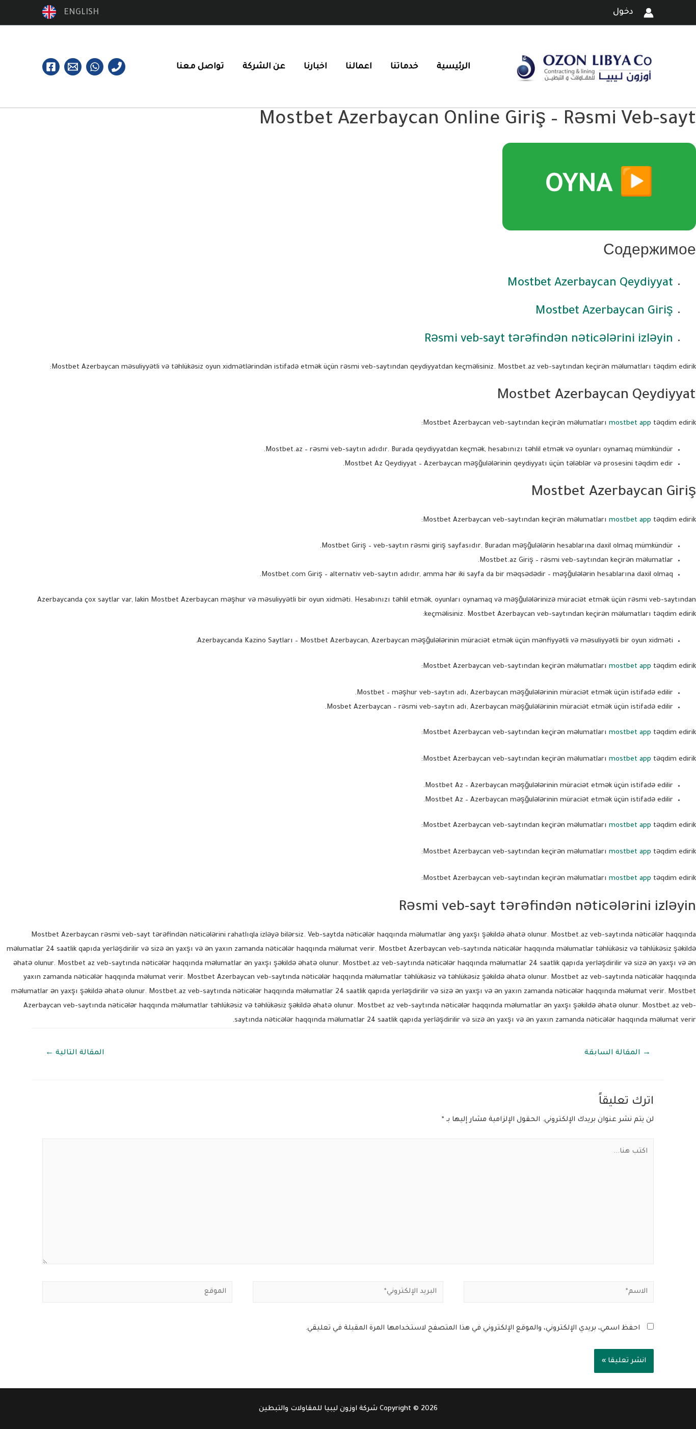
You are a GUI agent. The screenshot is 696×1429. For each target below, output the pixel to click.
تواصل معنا (200, 66)
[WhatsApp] (94, 66)
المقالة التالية (74, 1053)
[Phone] (116, 66)
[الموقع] (137, 1294)
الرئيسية (453, 66)
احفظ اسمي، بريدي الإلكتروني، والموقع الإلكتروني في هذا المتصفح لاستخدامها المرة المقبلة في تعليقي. (472, 1328)
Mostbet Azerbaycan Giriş (604, 311)
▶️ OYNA (599, 186)
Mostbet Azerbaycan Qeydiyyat (590, 283)
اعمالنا (358, 66)
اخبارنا (315, 66)
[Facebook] (51, 66)
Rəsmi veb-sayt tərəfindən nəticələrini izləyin (548, 339)
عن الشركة (264, 66)
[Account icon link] (649, 13)
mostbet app (630, 423)
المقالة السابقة (617, 1053)
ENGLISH (78, 12)
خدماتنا (404, 66)
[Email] (73, 66)
